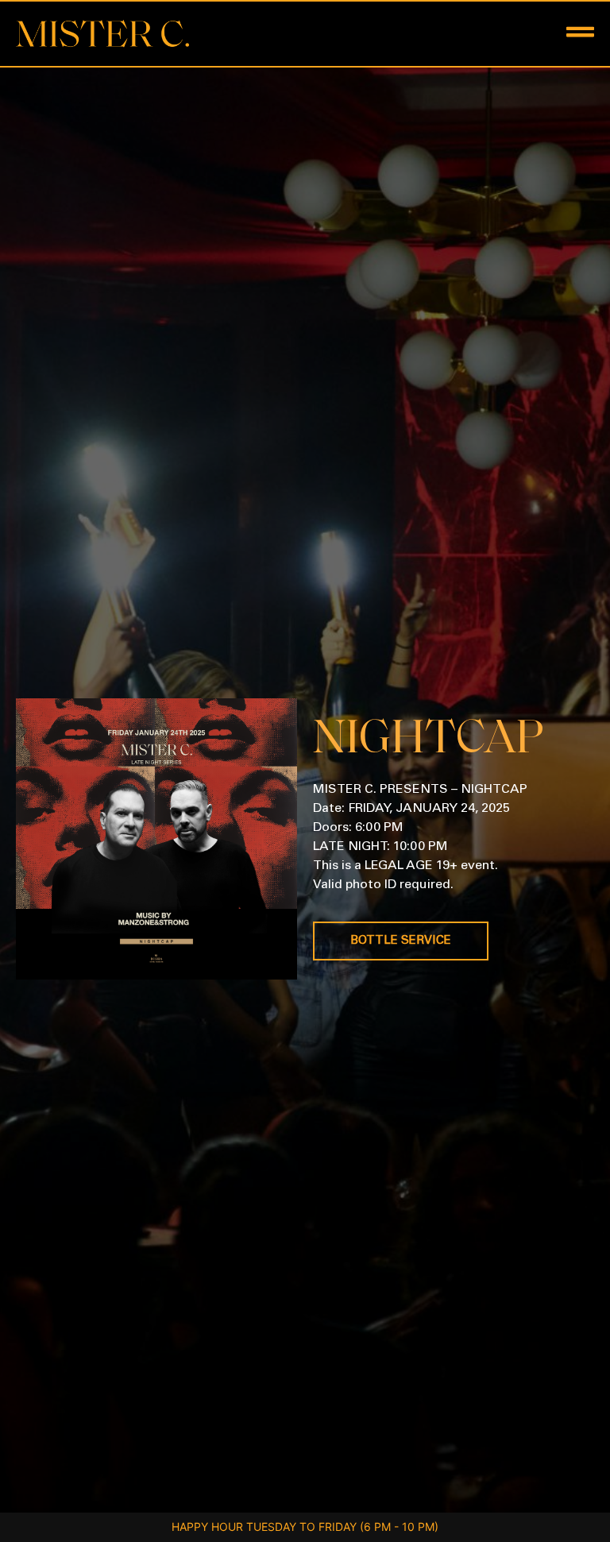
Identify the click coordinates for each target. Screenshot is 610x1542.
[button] (449, 33)
